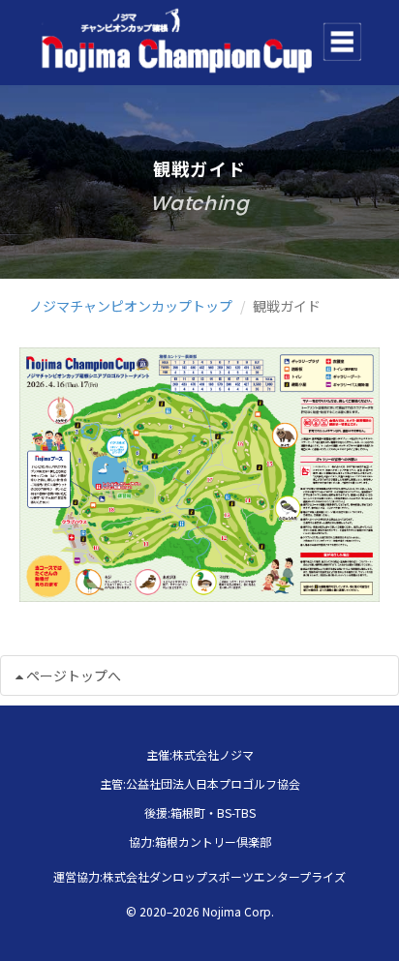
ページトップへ (72, 675)
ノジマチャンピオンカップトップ (130, 305)
